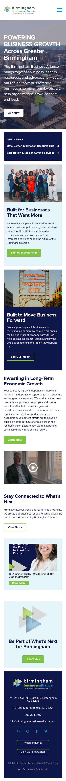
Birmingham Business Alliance (30, 763)
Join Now (13, 113)
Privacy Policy (51, 763)
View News (15, 527)
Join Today (33, 659)
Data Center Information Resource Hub (30, 146)
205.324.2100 (33, 714)
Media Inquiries (33, 743)
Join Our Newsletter (33, 752)
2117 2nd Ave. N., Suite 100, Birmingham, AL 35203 (33, 699)
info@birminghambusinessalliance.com (33, 721)
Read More (19, 583)
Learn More (15, 440)
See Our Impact (20, 357)
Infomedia (43, 769)
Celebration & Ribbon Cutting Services (30, 153)
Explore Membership (24, 253)
